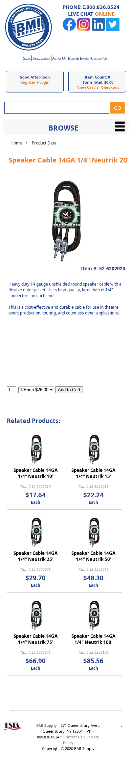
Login (44, 82)
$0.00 (108, 82)
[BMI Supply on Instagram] (83, 29)
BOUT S (59, 59)
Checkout (110, 87)
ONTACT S (99, 59)
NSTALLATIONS (41, 59)
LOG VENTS (78, 59)
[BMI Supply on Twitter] (112, 29)
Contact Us (72, 736)
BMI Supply (46, 725)
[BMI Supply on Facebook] (69, 29)
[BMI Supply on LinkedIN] (98, 29)
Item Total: (93, 82)
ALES (27, 59)
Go (117, 108)
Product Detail (45, 143)
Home (16, 143)
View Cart (86, 87)
